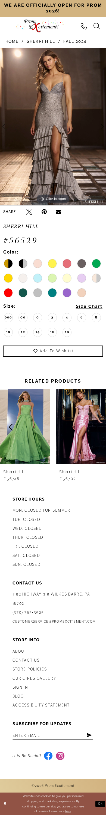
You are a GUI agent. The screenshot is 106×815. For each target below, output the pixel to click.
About (20, 651)
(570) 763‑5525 (28, 612)
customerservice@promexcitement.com (54, 621)
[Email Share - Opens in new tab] (58, 212)
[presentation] (25, 427)
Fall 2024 (74, 41)
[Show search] (97, 26)
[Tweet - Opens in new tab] (29, 212)
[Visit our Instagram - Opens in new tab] (60, 756)
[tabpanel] (53, 126)
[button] (9, 26)
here (68, 811)
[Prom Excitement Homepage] (40, 26)
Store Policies (30, 669)
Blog (18, 696)
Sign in (20, 687)
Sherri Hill (41, 41)
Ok (100, 804)
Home (12, 41)
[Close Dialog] (5, 803)
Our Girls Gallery (34, 678)
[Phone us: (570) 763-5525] (84, 26)
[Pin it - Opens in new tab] (44, 212)
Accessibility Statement (41, 705)
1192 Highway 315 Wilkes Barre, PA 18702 (51, 599)
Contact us (26, 660)
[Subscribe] (89, 735)
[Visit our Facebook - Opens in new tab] (48, 756)
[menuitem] (9, 26)
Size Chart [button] (89, 306)
